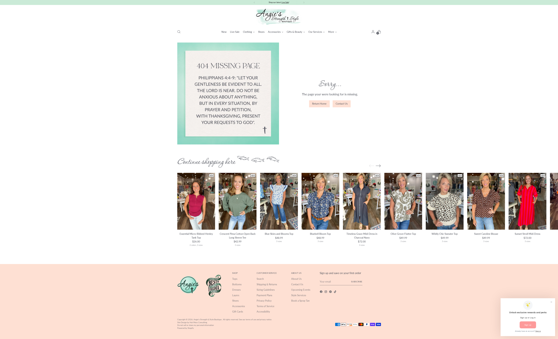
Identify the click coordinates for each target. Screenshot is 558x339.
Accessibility (263, 311)
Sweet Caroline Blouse (486, 233)
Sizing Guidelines (266, 289)
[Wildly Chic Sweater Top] (445, 201)
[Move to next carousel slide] (378, 165)
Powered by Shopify (185, 328)
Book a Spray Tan (300, 300)
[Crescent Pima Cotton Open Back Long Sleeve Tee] (237, 201)
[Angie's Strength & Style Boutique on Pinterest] (330, 292)
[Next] (304, 2)
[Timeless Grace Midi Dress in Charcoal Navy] (362, 201)
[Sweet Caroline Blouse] (486, 201)
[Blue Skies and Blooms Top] (279, 201)
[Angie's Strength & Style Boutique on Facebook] (321, 292)
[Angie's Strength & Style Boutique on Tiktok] (335, 292)
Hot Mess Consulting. (199, 322)
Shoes (235, 300)
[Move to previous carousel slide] (371, 165)
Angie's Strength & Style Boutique (208, 319)
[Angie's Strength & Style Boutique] (279, 17)
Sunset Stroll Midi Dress (527, 233)
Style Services (298, 295)
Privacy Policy (264, 300)
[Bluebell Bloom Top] (320, 201)
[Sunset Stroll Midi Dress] (527, 201)
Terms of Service (265, 306)
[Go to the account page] (373, 32)
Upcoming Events (300, 289)
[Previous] (254, 2)
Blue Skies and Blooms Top (279, 233)
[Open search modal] (179, 32)
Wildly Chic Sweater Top (445, 233)
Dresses (236, 289)
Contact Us (297, 284)
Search (260, 278)
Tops (234, 278)
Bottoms (237, 284)
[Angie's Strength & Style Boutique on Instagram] (326, 292)
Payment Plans (264, 295)
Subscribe (356, 281)
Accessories (238, 306)
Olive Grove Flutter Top (403, 233)
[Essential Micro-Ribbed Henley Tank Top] (196, 201)
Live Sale (285, 2)
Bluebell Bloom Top (320, 233)
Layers (235, 295)
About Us (296, 278)
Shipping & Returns (267, 284)
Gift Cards (237, 311)
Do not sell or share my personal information (195, 325)
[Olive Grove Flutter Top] (403, 201)
